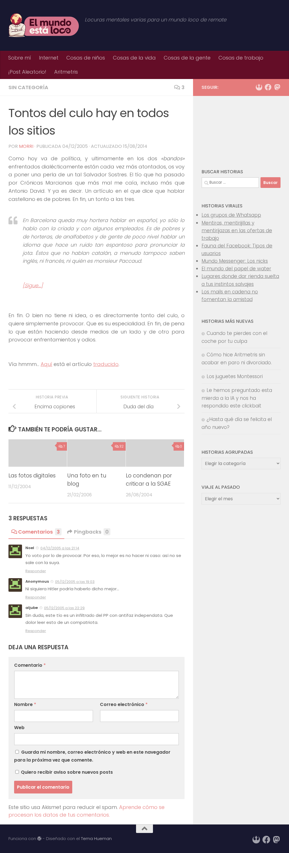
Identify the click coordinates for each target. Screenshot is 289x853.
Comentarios (39, 531)
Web (19, 727)
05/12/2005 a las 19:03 (75, 581)
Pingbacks (91, 531)
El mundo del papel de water (236, 268)
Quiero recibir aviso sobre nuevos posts (66, 772)
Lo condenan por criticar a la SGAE (149, 480)
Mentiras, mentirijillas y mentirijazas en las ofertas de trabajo (237, 231)
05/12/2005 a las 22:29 (64, 608)
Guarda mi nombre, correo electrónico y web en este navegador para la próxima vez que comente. (92, 756)
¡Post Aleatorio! (27, 71)
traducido (106, 364)
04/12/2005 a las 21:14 (59, 548)
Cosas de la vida (134, 57)
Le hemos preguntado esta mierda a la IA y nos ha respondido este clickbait (237, 398)
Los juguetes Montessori (235, 376)
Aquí (46, 364)
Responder (35, 571)
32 (121, 446)
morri (26, 146)
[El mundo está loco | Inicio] (43, 25)
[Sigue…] (33, 285)
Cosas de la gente (187, 57)
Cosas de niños (85, 57)
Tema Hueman (96, 838)
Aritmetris (66, 71)
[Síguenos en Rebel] (259, 87)
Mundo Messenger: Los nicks (235, 261)
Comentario (30, 665)
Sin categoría (28, 87)
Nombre (25, 704)
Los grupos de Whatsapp (231, 215)
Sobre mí (19, 57)
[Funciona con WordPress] (39, 839)
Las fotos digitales (32, 475)
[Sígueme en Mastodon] (277, 87)
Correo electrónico (124, 704)
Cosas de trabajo (240, 57)
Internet (48, 57)
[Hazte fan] (268, 87)
